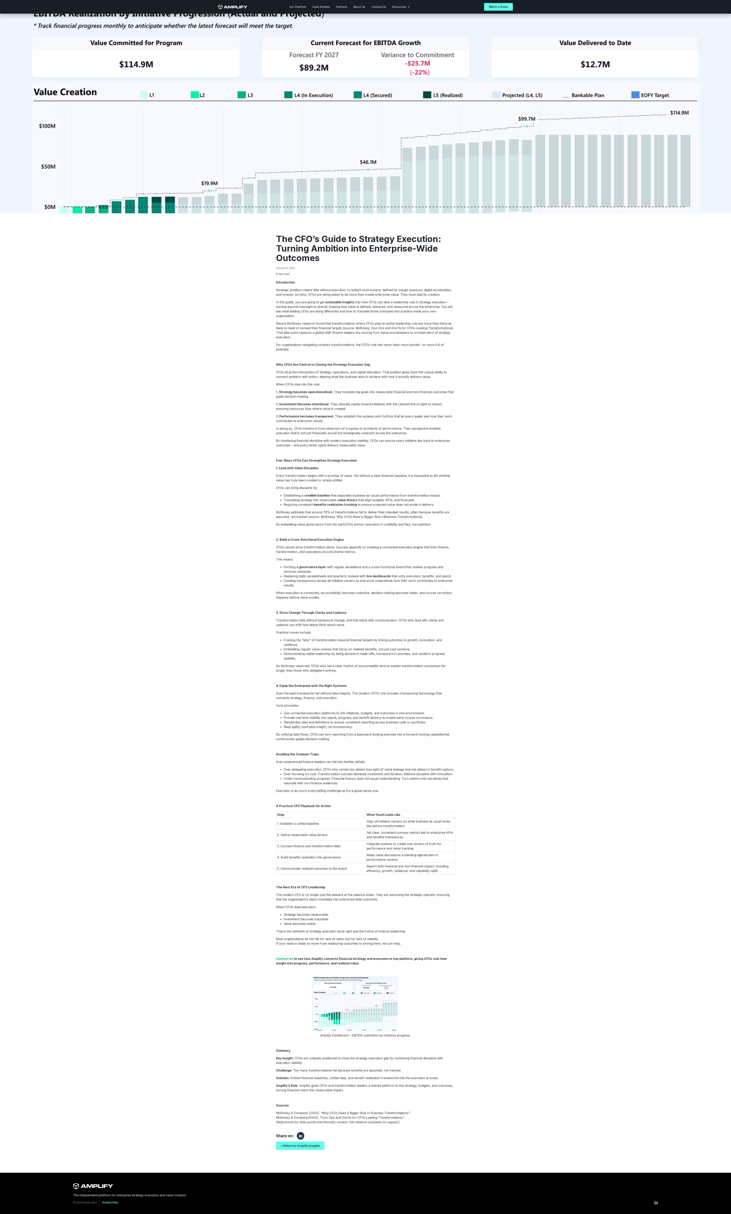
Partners (341, 6)
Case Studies (321, 6)
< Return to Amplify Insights (300, 1146)
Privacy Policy (110, 1202)
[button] (401, 7)
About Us (359, 6)
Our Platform (297, 6)
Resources (399, 6)
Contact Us (378, 6)
